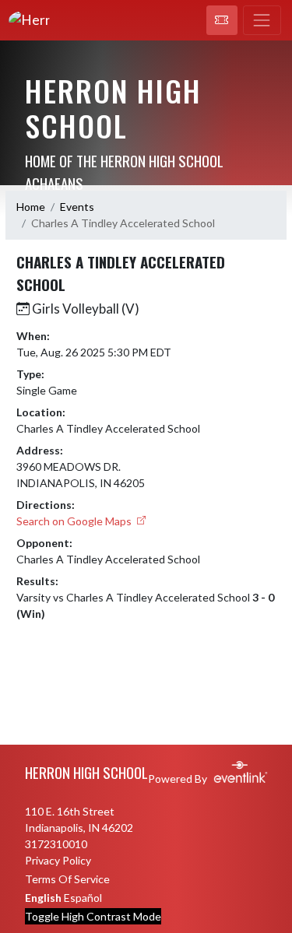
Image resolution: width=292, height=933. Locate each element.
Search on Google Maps (75, 521)
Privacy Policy (58, 860)
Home (30, 206)
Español (83, 897)
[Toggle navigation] (262, 20)
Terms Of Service (67, 879)
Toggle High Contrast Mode (93, 916)
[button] (221, 20)
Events (77, 206)
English (43, 897)
